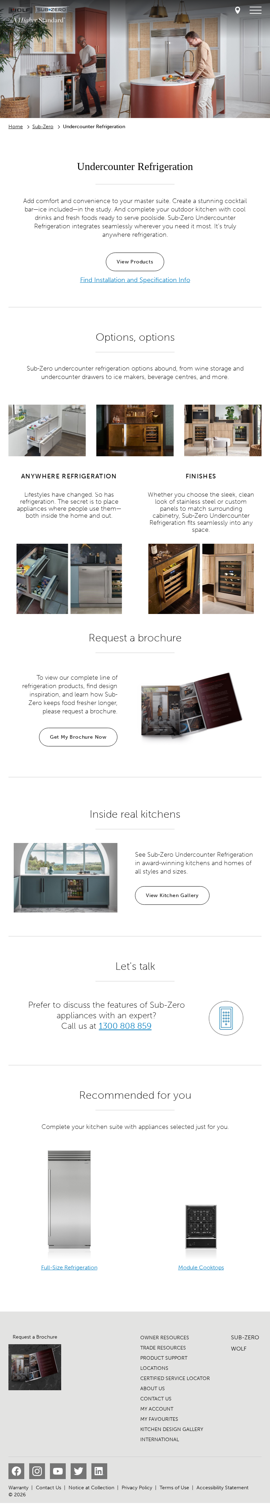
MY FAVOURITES (159, 1419)
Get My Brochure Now (78, 737)
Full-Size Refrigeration (69, 1267)
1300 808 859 (125, 1026)
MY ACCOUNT (156, 1409)
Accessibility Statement (223, 1488)
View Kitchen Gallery (172, 895)
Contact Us (48, 1488)
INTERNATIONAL (159, 1440)
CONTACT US (156, 1399)
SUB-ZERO (245, 1337)
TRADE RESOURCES (163, 1348)
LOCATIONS (154, 1368)
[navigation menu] (256, 11)
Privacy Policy (137, 1488)
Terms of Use (174, 1488)
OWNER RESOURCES (164, 1338)
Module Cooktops (201, 1267)
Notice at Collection (91, 1488)
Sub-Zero (42, 127)
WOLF (238, 1348)
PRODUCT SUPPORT (163, 1358)
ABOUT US (152, 1389)
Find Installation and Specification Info (135, 280)
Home (15, 127)
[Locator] (237, 10)
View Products (135, 262)
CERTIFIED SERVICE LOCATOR (175, 1378)
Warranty (18, 1488)
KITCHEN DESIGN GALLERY (171, 1429)
